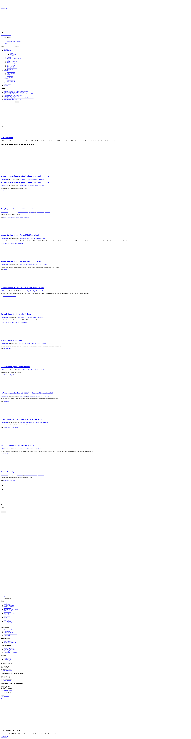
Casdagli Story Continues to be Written (16, 314)
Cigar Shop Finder (11, 81)
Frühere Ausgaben (11, 77)
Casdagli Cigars (7, 322)
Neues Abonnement (8, 632)
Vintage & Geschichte (12, 61)
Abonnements (7, 631)
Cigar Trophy (13, 54)
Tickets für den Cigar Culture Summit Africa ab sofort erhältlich (18, 98)
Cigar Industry (22, 238)
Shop (5, 82)
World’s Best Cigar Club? (10, 472)
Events (8, 62)
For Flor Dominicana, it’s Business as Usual (17, 446)
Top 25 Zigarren (13, 55)
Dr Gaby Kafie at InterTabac (12, 340)
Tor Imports (6, 401)
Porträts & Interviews (12, 64)
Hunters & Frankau (8, 296)
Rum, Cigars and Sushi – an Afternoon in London (19, 209)
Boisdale (5, 269)
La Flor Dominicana (8, 453)
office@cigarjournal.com (6, 670)
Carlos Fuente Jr (19, 217)
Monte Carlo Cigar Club (9, 480)
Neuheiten (9, 57)
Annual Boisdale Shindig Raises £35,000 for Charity (20, 235)
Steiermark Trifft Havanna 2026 (11, 96)
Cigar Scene (38, 212)
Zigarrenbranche (10, 69)
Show (42, 396)
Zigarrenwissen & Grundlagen (14, 58)
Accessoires (6, 614)
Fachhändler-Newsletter (9, 649)
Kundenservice (7, 635)
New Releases (34, 179)
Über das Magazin (11, 72)
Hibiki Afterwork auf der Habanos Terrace (14, 95)
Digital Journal (7, 84)
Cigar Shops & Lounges (9, 613)
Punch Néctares (7, 190)
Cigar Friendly (20, 475)
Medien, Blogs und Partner (10, 642)
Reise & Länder (10, 66)
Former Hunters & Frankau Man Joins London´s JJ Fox (22, 288)
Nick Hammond (7, 138)
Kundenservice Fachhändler (10, 652)
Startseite (6, 49)
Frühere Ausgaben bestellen (10, 634)
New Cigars (28, 179)
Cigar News (22, 179)
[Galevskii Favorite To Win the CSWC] (8, 40)
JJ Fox (14, 296)
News (42, 212)
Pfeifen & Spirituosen (12, 68)
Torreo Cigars (6, 427)
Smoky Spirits (7, 616)
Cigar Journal (4, 8)
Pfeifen (5, 617)
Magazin (6, 70)
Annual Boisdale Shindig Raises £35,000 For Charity (21, 261)
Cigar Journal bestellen (9, 648)
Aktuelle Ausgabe (11, 73)
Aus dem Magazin (8, 622)
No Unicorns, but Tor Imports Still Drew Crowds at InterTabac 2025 (27, 393)
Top (1, 698)
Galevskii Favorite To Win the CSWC (15, 41)
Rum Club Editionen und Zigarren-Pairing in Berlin (16, 91)
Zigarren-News (7, 50)
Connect (6, 78)
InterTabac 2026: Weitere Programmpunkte (14, 92)
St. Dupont (26, 217)
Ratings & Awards (11, 51)
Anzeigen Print (7, 658)
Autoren (8, 74)
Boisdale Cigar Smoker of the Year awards (13, 243)
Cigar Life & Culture (11, 65)
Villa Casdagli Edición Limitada (19, 322)
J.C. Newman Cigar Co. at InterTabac (15, 367)
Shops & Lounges (11, 59)
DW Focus (6, 43)
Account (6, 85)
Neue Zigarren (7, 604)
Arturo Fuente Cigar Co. (9, 217)
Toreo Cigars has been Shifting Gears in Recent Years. (21, 419)
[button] (4, 736)
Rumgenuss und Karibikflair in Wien (12, 99)
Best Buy (12, 53)
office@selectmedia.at (6, 680)
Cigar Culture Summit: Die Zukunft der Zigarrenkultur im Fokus (19, 94)
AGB (2, 696)
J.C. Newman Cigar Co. (9, 374)
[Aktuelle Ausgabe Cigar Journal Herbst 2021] (12, 502)
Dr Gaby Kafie (7, 348)
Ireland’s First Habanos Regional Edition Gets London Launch (25, 176)
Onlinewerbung (7, 659)
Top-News (41, 179)
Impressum (6, 696)
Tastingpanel (10, 76)
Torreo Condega (14, 427)
